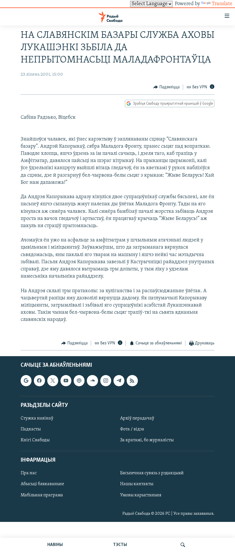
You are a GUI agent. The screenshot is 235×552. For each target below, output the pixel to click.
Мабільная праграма (42, 495)
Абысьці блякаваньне (42, 484)
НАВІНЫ (55, 545)
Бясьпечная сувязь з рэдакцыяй (152, 473)
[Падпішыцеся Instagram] (105, 380)
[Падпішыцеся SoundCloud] (92, 380)
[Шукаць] (182, 545)
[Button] (166, 87)
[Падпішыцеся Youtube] (65, 380)
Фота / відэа (132, 429)
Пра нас (29, 473)
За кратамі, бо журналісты (147, 440)
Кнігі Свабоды (35, 440)
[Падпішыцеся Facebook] (39, 380)
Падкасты (31, 429)
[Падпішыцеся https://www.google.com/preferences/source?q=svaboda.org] (26, 380)
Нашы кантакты (136, 484)
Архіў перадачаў (137, 418)
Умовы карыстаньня (140, 495)
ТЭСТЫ (120, 545)
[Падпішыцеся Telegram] (118, 380)
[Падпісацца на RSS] (132, 380)
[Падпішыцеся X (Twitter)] (52, 380)
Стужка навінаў (37, 418)
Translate (222, 4)
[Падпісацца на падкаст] (79, 380)
